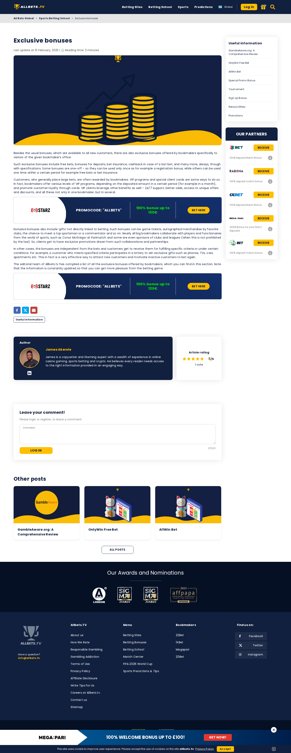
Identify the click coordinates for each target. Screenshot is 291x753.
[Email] (33, 310)
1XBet (179, 642)
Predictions (203, 7)
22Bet (180, 635)
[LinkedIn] (29, 373)
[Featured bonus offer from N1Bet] (263, 7)
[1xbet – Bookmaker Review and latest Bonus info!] (270, 205)
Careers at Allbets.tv (85, 693)
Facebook (256, 636)
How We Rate (80, 642)
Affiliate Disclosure (84, 678)
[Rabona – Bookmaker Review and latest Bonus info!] (270, 181)
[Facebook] (17, 310)
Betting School (160, 7)
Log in (249, 7)
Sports (183, 7)
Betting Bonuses (134, 642)
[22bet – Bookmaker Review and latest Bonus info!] (270, 158)
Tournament (236, 89)
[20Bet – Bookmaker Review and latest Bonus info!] (270, 253)
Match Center (133, 657)
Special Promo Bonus (242, 80)
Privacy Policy (80, 671)
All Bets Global (24, 18)
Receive (264, 148)
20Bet (180, 657)
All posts (117, 550)
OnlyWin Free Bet (239, 63)
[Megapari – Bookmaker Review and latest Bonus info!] (270, 229)
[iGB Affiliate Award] (99, 595)
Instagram (255, 655)
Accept (225, 749)
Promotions (236, 115)
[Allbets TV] (30, 7)
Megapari (182, 650)
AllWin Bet (235, 71)
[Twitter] (25, 310)
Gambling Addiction (85, 657)
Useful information (29, 319)
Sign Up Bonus (238, 98)
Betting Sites (132, 7)
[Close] (274, 730)
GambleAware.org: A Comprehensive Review (243, 52)
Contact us (79, 700)
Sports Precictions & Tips (141, 671)
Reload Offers (237, 106)
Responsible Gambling (87, 650)
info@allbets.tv (29, 658)
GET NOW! (218, 737)
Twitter (258, 645)
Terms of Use (80, 664)
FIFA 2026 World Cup (137, 664)
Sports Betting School (54, 18)
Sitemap (77, 707)
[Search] (273, 7)
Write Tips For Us (82, 685)
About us (77, 635)
